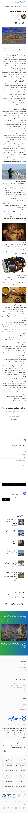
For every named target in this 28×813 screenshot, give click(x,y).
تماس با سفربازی (22, 702)
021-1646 (11, 751)
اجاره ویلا (24, 707)
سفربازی (24, 6)
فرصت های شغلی (22, 667)
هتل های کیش (9, 760)
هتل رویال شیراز (9, 781)
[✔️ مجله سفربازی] (22, 2)
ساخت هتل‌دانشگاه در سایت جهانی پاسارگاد (13, 685)
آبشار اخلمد (23, 770)
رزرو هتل (24, 704)
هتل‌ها (4, 57)
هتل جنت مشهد (9, 770)
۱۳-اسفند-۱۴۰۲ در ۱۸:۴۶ (16, 494)
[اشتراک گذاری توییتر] (20, 24)
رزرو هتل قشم (23, 765)
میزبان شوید (23, 665)
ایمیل (24, 457)
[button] (3, 621)
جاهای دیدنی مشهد (9, 765)
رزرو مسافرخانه (23, 709)
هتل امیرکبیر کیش (9, 786)
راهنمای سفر (19, 440)
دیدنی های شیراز (22, 786)
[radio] (21, 411)
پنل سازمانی (23, 670)
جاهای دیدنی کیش (22, 760)
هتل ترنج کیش (22, 781)
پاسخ (6, 499)
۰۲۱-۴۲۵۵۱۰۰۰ (19, 751)
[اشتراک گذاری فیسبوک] (23, 24)
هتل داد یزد (23, 776)
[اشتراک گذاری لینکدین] (16, 24)
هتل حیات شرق (9, 776)
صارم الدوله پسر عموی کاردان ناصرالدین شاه (13, 683)
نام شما (24, 452)
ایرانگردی (19, 6)
